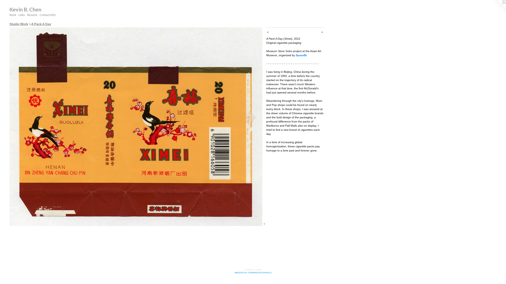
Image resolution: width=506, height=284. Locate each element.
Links (21, 15)
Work (12, 15)
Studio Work (18, 24)
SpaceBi (301, 55)
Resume (32, 15)
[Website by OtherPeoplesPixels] (498, 8)
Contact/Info (48, 15)
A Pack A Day (41, 24)
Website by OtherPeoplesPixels (253, 273)
